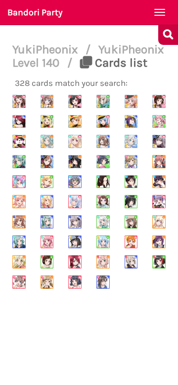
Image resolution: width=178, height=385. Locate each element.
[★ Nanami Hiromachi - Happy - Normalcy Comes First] (19, 201)
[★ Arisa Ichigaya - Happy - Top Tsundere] (47, 282)
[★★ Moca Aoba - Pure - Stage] (103, 101)
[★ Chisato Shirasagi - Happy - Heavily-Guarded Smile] (159, 222)
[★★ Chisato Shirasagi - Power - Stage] (75, 141)
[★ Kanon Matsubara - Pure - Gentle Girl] (103, 242)
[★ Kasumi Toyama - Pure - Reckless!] (103, 201)
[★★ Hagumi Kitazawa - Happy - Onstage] (75, 121)
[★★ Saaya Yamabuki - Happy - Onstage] (47, 101)
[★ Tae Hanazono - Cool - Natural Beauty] (103, 282)
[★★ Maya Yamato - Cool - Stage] (103, 141)
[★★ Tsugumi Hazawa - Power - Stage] (159, 101)
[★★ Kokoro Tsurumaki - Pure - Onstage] (47, 121)
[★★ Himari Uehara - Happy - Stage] (131, 101)
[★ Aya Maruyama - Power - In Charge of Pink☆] (47, 242)
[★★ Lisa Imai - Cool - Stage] (47, 161)
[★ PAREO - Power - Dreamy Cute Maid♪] (19, 182)
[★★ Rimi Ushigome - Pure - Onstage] (103, 161)
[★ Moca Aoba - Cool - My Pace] (131, 262)
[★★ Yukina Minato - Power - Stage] (159, 141)
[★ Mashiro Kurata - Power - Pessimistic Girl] (75, 201)
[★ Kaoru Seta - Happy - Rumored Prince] (159, 242)
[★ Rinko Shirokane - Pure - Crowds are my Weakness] (131, 201)
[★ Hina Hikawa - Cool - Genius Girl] (19, 242)
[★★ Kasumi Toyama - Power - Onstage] (19, 101)
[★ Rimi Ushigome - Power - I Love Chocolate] (75, 282)
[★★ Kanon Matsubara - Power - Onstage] (103, 121)
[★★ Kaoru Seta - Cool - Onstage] (131, 121)
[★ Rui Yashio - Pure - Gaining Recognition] (131, 182)
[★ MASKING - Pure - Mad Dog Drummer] (47, 182)
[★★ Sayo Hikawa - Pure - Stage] (19, 161)
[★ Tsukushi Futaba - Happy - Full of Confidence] (159, 182)
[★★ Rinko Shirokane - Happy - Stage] (75, 161)
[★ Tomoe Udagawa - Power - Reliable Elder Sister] (75, 262)
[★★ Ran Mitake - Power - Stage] (75, 101)
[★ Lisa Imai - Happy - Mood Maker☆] (19, 222)
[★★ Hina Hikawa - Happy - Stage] (47, 141)
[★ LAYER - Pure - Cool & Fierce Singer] (103, 182)
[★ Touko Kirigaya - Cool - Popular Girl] (47, 201)
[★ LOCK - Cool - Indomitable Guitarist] (75, 182)
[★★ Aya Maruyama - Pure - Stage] (159, 121)
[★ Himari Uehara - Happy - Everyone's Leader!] (103, 262)
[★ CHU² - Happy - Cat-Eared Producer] (159, 161)
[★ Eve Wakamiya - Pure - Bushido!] (103, 222)
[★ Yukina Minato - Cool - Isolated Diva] (75, 222)
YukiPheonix (46, 49)
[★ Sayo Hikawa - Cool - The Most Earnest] (47, 222)
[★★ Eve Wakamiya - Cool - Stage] (131, 141)
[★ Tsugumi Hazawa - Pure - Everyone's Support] (47, 262)
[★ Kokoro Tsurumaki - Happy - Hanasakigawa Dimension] (19, 262)
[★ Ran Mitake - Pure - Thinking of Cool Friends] (159, 262)
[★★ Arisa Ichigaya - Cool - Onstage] (131, 161)
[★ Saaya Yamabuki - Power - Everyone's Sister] (19, 282)
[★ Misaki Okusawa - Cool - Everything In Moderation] (75, 242)
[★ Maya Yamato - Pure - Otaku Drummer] (131, 222)
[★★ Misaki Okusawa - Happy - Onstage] (19, 141)
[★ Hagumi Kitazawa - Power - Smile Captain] (131, 242)
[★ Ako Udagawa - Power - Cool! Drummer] (159, 201)
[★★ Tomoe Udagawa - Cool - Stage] (19, 121)
